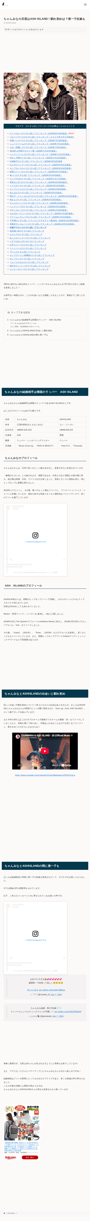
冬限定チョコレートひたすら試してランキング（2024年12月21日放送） (43, 224)
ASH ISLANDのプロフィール (27, 327)
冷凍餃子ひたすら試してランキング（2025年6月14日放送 (36, 161)
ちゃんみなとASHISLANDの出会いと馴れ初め (31, 331)
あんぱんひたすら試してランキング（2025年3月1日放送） (36, 193)
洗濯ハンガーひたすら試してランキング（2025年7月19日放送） (39, 140)
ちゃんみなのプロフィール (25, 323)
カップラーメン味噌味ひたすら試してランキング (32, 255)
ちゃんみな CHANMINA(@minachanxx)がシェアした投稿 (35, 572)
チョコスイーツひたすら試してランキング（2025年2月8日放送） (39, 203)
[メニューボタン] (85, 4)
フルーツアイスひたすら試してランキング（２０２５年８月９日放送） (42, 137)
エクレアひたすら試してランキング (26, 234)
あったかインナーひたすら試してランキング (30, 238)
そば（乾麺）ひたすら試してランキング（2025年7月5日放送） (38, 147)
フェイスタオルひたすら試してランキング (29, 262)
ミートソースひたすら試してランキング (28, 248)
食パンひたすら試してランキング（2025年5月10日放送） (36, 175)
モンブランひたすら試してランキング (27, 259)
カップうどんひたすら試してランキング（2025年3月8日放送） (38, 189)
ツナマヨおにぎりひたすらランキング (27, 241)
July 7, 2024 (56, 994)
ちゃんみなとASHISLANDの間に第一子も (29, 335)
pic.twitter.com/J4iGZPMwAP (68, 1012)
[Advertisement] (45, 52)
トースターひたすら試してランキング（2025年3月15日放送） (38, 186)
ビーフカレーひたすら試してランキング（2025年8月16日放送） (39, 133)
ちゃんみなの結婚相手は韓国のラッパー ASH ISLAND (35, 320)
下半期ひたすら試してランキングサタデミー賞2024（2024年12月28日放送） (45, 220)
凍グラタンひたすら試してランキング (29, 227)
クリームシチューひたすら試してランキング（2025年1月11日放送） (41, 217)
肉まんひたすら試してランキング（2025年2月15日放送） (36, 200)
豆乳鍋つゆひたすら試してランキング (27, 231)
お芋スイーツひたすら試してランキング (28, 245)
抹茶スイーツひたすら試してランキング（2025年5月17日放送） (39, 172)
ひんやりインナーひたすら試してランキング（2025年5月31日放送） (41, 165)
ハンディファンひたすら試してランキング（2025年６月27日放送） (40, 154)
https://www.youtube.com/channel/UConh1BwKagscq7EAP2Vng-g (45, 775)
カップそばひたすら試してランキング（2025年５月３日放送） (38, 179)
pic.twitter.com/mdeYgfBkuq (52, 990)
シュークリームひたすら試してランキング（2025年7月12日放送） (40, 144)
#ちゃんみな (32, 990)
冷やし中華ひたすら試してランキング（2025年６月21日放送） (38, 158)
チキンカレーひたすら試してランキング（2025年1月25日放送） (39, 210)
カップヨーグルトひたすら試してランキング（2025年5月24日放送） (41, 168)
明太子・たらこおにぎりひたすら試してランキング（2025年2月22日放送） (44, 196)
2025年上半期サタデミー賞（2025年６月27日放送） (33, 151)
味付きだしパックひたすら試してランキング (30, 266)
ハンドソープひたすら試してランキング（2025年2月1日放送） (38, 207)
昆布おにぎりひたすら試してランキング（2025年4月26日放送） (39, 182)
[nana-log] (5, 4)
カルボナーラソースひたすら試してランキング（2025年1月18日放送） (42, 213)
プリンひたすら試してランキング (25, 252)
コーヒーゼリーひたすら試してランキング (29, 269)
